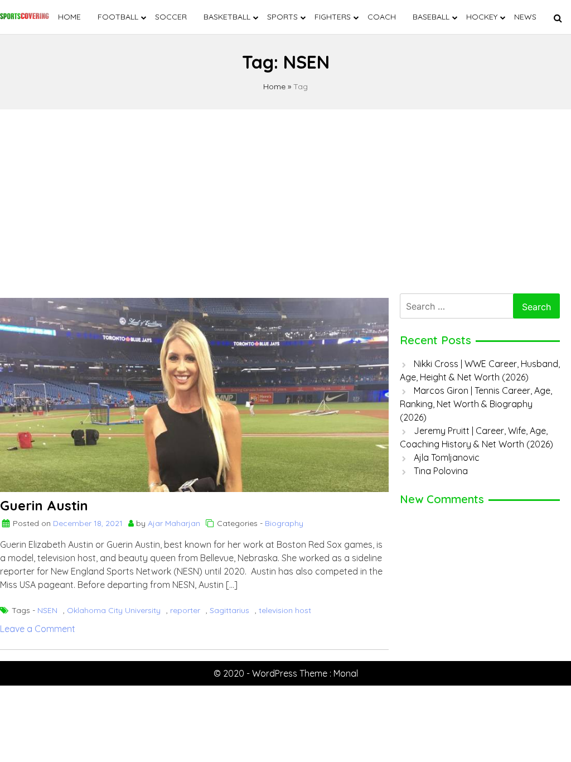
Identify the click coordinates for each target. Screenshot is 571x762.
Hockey (481, 17)
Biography (284, 523)
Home (69, 17)
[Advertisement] (285, 198)
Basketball (227, 17)
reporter (185, 610)
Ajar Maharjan (174, 523)
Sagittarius (229, 610)
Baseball (431, 17)
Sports (282, 17)
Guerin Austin (44, 505)
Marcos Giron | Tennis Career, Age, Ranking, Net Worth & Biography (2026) (476, 404)
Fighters (332, 17)
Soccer (171, 17)
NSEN (47, 610)
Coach (381, 17)
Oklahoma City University (114, 610)
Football (118, 17)
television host (285, 610)
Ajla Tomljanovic (447, 457)
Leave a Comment (37, 628)
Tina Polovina (441, 470)
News (525, 17)
